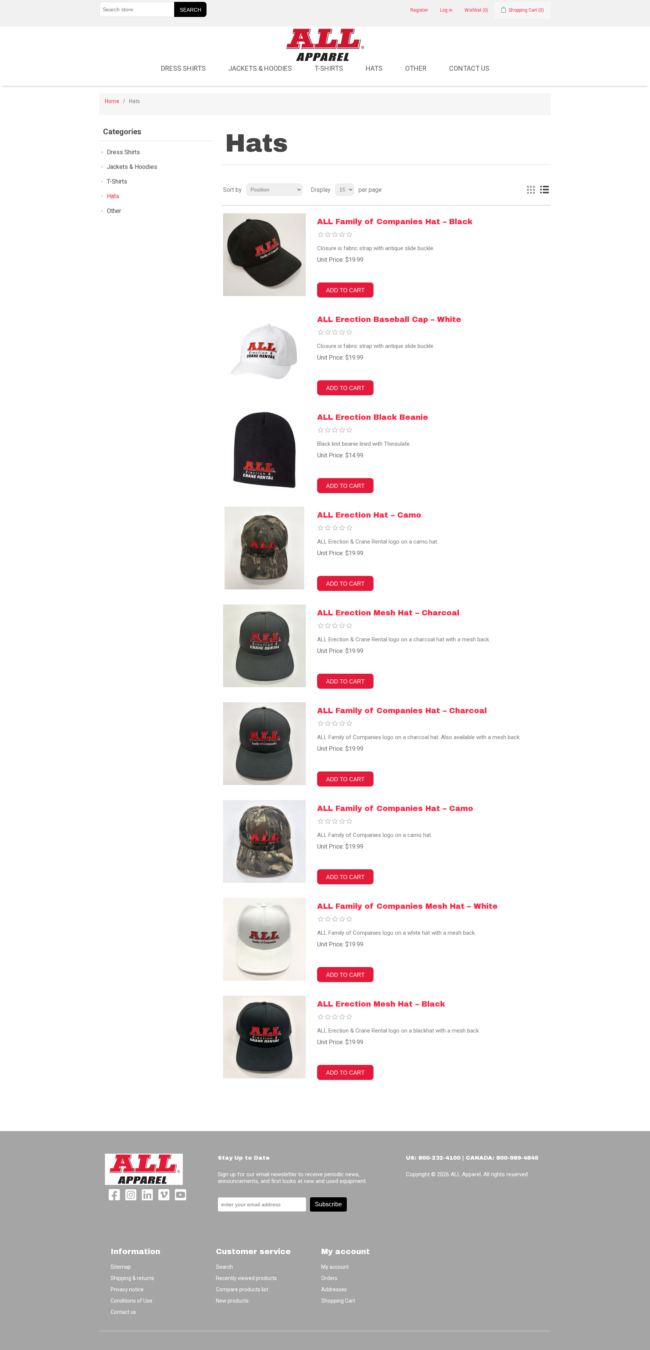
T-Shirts (328, 68)
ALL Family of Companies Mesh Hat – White (407, 906)
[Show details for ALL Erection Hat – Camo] (264, 548)
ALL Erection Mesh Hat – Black (381, 1004)
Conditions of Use (131, 1301)
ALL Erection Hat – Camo (369, 515)
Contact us (469, 68)
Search (224, 1267)
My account (335, 1267)
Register (419, 10)
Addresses (334, 1289)
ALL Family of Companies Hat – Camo (395, 808)
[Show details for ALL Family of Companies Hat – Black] (264, 254)
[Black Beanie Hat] (264, 450)
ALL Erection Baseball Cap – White (389, 319)
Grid (530, 190)
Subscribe (328, 1204)
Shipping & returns (132, 1278)
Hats (374, 68)
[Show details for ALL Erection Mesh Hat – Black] (264, 1037)
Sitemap (121, 1267)
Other (416, 68)
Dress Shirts (183, 68)
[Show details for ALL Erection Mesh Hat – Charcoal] (264, 645)
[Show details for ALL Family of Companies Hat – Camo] (264, 841)
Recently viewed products (246, 1278)
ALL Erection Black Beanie (372, 417)
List (544, 190)
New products (232, 1301)
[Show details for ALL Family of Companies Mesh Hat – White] (264, 939)
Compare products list (242, 1289)
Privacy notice (127, 1289)
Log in (446, 10)
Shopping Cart (338, 1301)
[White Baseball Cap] (264, 352)
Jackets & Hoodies (260, 68)
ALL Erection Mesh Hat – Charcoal (388, 613)
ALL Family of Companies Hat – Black (394, 221)
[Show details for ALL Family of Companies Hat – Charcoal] (264, 743)
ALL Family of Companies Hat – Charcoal (402, 710)
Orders (329, 1278)
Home (112, 101)
